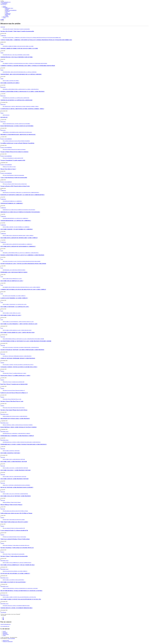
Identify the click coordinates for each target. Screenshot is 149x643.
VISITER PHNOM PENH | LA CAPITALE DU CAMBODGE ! (15, 220)
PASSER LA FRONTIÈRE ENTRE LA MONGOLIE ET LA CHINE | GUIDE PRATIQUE (22, 91)
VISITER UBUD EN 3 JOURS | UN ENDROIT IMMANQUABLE (16, 608)
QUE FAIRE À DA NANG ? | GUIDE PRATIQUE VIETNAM (15, 470)
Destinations (5, 633)
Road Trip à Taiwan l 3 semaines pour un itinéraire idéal (13, 384)
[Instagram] (1, 19)
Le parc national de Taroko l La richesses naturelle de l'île (14, 530)
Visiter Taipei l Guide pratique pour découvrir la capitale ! (14, 521)
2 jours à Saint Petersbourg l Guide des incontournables (13, 177)
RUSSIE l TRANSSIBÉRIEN (10, 10)
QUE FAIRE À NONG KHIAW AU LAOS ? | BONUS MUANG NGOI (17, 332)
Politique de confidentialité (8, 641)
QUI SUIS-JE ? (4, 117)
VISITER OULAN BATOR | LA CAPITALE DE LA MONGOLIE (16, 100)
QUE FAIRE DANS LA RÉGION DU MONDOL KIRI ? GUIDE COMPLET (19, 237)
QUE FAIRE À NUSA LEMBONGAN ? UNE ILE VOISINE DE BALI (17, 564)
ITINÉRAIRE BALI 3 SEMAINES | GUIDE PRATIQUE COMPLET (17, 435)
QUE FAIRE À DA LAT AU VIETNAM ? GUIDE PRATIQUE (15, 496)
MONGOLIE (7, 14)
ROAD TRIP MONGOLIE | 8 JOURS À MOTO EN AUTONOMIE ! (17, 125)
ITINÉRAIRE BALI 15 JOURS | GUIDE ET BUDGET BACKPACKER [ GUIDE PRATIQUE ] (23, 444)
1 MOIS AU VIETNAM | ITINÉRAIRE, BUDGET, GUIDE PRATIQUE (17, 358)
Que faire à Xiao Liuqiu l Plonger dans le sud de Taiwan (13, 410)
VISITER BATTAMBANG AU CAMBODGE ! (11, 203)
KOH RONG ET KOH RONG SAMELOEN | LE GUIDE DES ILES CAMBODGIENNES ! (22, 194)
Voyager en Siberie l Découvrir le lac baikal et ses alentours (14, 151)
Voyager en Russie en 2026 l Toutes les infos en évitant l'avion (15, 186)
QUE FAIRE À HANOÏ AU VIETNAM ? (10, 453)
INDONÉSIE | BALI (9, 8)
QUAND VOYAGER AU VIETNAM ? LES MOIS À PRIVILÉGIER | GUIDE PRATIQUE (22, 349)
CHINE (6, 15)
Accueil (4, 631)
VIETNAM (7, 11)
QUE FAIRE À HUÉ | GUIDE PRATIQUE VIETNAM (13, 461)
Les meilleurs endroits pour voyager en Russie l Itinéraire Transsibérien (17, 143)
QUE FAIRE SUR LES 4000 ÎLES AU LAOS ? (11, 280)
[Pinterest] (3, 619)
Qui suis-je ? (5, 632)
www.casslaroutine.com (4, 626)
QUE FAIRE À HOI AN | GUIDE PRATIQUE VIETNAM (14, 478)
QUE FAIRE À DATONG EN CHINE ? (10, 82)
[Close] (6, 4)
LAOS (6, 12)
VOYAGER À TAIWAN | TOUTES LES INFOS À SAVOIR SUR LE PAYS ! (18, 367)
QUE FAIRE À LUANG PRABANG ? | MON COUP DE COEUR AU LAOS (18, 323)
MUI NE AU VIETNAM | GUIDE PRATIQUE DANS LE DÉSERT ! (16, 487)
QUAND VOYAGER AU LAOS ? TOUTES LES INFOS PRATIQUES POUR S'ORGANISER (23, 263)
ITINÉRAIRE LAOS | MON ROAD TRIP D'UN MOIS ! (14, 272)
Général (1, 113)
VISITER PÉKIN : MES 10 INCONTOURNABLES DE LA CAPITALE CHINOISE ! (21, 74)
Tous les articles (6, 634)
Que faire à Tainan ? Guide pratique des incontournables (14, 556)
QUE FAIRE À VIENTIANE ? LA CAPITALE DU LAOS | (14, 306)
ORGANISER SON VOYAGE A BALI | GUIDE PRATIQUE (15, 418)
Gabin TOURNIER (11, 638)
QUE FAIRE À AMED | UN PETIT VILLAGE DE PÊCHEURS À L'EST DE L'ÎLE (20, 599)
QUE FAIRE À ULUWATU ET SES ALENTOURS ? (13, 582)
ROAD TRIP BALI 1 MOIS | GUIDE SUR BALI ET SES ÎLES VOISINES (18, 427)
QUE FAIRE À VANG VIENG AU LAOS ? (10, 315)
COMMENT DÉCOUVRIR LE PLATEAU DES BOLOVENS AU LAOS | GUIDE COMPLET (23, 289)
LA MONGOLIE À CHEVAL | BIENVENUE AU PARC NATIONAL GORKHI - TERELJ (22, 108)
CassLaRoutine (4, 3)
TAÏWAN (7, 9)
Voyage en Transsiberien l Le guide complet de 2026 (12, 160)
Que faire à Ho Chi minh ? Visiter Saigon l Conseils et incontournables (17, 31)
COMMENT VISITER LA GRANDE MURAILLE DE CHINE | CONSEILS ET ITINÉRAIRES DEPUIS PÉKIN (27, 65)
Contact (4, 635)
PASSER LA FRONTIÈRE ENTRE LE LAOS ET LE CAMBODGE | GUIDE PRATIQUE (22, 255)
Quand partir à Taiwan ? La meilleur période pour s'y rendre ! (15, 375)
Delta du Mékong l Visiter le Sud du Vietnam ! (11, 504)
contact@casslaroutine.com (5, 624)
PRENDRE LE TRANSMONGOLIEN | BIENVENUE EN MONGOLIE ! (18, 134)
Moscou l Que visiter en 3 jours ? (8, 169)
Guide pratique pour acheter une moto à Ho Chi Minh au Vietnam (16, 513)
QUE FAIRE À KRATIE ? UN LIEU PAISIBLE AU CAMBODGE (16, 229)
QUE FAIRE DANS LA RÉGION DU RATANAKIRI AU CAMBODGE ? (18, 246)
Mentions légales (6, 640)
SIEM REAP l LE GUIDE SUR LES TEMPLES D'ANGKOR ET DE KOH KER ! (20, 212)
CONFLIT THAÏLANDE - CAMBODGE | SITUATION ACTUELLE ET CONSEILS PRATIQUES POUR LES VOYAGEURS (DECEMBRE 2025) (36, 39)
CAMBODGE (8, 13)
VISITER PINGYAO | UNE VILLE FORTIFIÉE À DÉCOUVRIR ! (16, 57)
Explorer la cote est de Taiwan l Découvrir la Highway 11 (14, 392)
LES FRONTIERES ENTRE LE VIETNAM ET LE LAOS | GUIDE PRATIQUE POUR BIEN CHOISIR (25, 341)
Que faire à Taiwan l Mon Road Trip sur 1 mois (11, 401)
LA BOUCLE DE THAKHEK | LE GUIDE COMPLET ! (14, 298)
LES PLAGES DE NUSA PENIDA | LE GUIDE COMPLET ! (15, 573)
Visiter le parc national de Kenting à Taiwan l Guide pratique (15, 539)
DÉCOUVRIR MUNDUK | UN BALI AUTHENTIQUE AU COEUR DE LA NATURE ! (21, 590)
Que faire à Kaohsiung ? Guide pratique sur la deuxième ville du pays (17, 547)
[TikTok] (2, 19)
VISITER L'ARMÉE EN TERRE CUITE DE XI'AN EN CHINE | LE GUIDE (19, 48)
